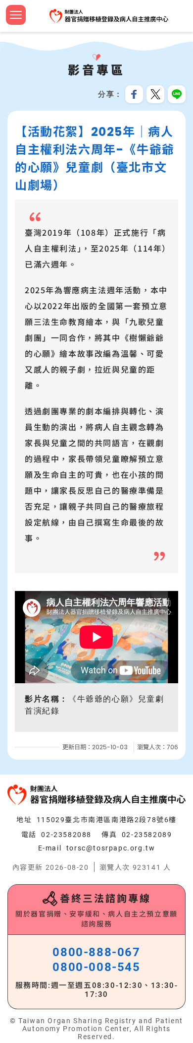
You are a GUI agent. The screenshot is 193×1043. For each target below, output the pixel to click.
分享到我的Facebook (134, 94)
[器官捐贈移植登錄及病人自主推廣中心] (108, 15)
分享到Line (177, 94)
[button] (16, 15)
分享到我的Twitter (155, 94)
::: (10, 114)
